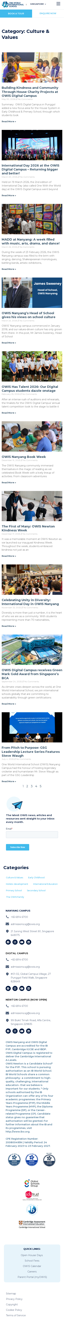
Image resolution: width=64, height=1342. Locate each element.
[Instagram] (15, 942)
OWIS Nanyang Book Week (24, 457)
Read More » (9, 121)
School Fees (32, 1260)
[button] (14, 877)
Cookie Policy (14, 1309)
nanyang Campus (18, 910)
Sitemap (11, 1293)
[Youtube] (21, 942)
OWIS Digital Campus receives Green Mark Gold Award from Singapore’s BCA (32, 674)
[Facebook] (8, 942)
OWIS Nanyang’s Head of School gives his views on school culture (28, 315)
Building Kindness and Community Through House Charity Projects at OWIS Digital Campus (30, 92)
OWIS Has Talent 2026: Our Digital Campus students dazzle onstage (30, 389)
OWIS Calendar (32, 1266)
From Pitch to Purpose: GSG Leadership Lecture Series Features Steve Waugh (31, 752)
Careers (32, 1271)
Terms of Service (16, 1315)
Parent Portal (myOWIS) (32, 1277)
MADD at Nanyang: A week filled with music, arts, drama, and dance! (31, 241)
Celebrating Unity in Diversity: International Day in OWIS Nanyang (30, 602)
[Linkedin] (28, 942)
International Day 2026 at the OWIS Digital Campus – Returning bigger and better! (30, 169)
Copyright (12, 1304)
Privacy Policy (14, 1299)
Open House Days (32, 1255)
